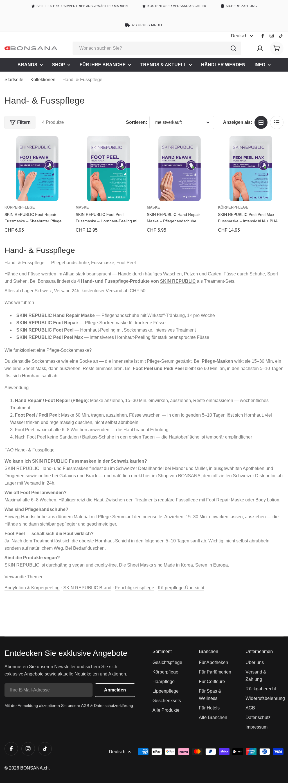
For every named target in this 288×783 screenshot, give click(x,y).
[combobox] (157, 48)
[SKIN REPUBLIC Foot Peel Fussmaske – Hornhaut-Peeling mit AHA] (108, 168)
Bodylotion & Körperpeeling (32, 587)
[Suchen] (233, 48)
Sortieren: (136, 122)
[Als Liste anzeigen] (277, 122)
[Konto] (259, 48)
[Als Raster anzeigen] (261, 122)
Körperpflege (19, 207)
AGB (85, 705)
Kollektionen (42, 79)
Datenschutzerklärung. (114, 705)
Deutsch (239, 36)
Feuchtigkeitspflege (134, 587)
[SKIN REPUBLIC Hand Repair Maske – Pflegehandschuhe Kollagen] (179, 168)
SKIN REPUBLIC (178, 281)
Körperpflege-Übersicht (181, 587)
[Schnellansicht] (62, 148)
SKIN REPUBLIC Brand (87, 587)
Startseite (13, 79)
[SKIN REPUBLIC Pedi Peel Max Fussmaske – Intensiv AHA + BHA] (251, 168)
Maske (82, 207)
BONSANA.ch (34, 768)
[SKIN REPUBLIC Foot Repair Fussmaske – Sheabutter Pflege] (37, 168)
